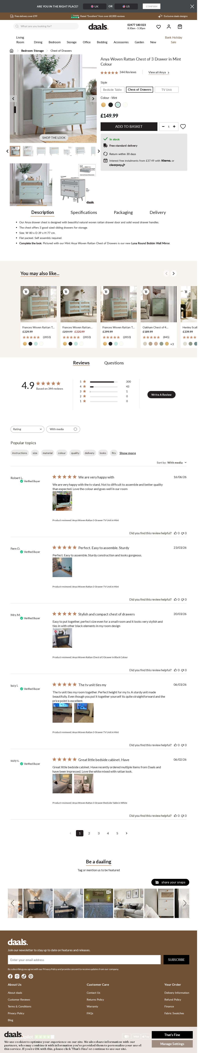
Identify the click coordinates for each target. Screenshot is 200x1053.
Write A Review (161, 394)
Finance (169, 1006)
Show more (128, 453)
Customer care (98, 984)
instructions (19, 453)
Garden (139, 42)
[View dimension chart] (75, 184)
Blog (10, 1020)
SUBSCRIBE (176, 960)
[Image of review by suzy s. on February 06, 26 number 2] (84, 783)
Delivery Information (176, 992)
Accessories (121, 42)
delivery (89, 453)
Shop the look (53, 137)
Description (42, 212)
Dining (38, 42)
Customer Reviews (19, 999)
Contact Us (93, 992)
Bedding (102, 42)
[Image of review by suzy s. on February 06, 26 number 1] (62, 783)
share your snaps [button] (173, 882)
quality (75, 453)
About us (14, 984)
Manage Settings (172, 1044)
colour (62, 453)
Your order (172, 984)
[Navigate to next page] (126, 833)
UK (96, 6)
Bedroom (55, 42)
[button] (13, 903)
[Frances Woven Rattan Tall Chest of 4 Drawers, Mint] (39, 304)
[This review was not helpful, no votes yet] (182, 533)
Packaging (123, 212)
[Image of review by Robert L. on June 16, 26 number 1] (62, 501)
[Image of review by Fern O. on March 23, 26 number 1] (62, 567)
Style (104, 82)
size (35, 453)
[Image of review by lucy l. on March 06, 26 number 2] (84, 713)
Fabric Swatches (174, 1013)
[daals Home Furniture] (98, 26)
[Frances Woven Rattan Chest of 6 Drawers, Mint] (79, 304)
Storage (72, 42)
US (128, 6)
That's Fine (172, 1035)
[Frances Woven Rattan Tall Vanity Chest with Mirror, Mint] (119, 304)
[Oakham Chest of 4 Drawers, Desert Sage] (159, 304)
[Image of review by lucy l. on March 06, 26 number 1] (62, 713)
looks (103, 453)
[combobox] (27, 429)
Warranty (92, 1006)
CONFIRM (151, 6)
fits (114, 453)
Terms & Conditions (19, 1006)
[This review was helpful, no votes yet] (175, 533)
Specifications (84, 212)
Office (87, 42)
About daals (15, 992)
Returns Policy (95, 999)
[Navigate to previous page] (70, 833)
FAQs (90, 1013)
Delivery (158, 212)
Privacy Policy (16, 1013)
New (153, 42)
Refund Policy (172, 999)
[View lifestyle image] (31, 184)
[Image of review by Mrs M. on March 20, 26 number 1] (62, 638)
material (48, 453)
